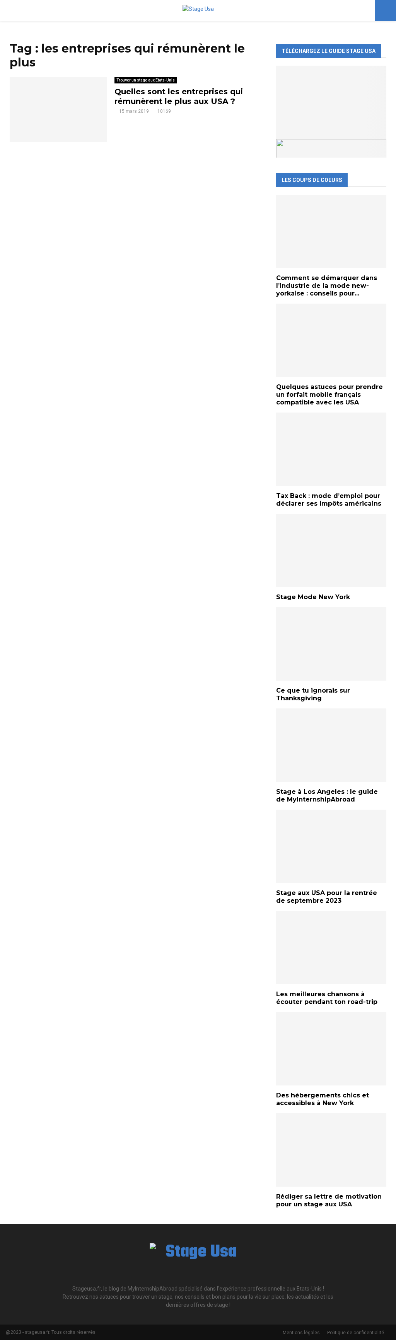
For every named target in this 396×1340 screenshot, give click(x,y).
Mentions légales (301, 1332)
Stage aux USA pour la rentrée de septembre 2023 (326, 896)
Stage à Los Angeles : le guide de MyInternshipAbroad (327, 795)
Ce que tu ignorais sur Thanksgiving (313, 694)
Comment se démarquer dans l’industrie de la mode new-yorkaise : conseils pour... (326, 285)
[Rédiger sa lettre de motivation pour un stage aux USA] (331, 1150)
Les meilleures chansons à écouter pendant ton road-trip (326, 997)
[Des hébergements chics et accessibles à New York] (331, 1048)
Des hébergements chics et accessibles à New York (322, 1099)
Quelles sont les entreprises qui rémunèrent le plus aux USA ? (178, 96)
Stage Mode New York (313, 597)
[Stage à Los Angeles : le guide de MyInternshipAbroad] (331, 745)
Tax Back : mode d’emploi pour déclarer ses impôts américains (328, 499)
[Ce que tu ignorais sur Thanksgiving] (331, 644)
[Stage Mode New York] (331, 550)
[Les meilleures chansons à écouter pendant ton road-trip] (331, 947)
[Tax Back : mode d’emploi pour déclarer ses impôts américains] (331, 449)
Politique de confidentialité (355, 1332)
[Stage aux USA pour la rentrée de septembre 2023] (331, 846)
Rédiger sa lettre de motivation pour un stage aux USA (329, 1200)
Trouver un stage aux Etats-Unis (145, 80)
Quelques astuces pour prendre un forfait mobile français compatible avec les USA (329, 394)
